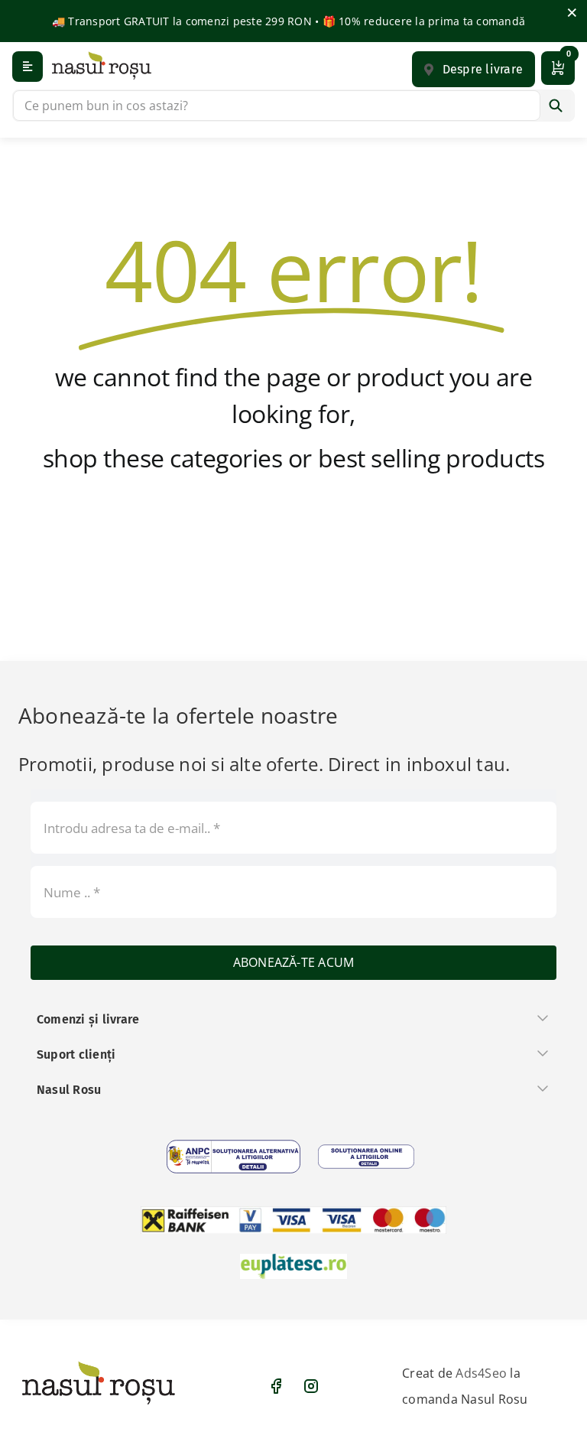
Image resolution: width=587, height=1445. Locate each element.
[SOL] (366, 1156)
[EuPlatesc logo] (293, 1266)
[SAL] (233, 1156)
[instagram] (311, 1386)
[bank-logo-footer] (293, 1220)
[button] (473, 69)
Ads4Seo (481, 1373)
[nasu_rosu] (101, 65)
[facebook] (276, 1386)
